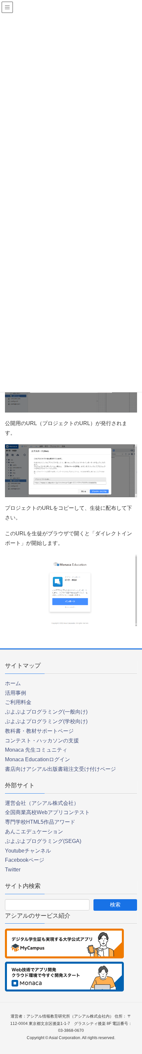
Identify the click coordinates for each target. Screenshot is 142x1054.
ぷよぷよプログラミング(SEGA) (43, 841)
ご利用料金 (18, 702)
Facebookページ (24, 860)
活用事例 (15, 693)
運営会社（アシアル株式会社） (42, 803)
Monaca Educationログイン (37, 759)
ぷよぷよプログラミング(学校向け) (46, 721)
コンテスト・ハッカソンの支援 (42, 740)
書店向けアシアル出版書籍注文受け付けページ (60, 769)
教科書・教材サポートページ (39, 731)
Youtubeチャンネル (28, 851)
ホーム (13, 683)
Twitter (12, 869)
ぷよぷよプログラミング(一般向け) (46, 712)
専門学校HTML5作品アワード (40, 822)
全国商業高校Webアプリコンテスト (47, 812)
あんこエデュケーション (34, 831)
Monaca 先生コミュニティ (36, 750)
